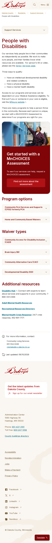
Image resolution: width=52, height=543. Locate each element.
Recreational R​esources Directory (18, 309)
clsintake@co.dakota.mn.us (18, 347)
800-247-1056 (20, 430)
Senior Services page (25, 66)
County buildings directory (17, 436)
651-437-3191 (18, 427)
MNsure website (16, 102)
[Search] (34, 5)
